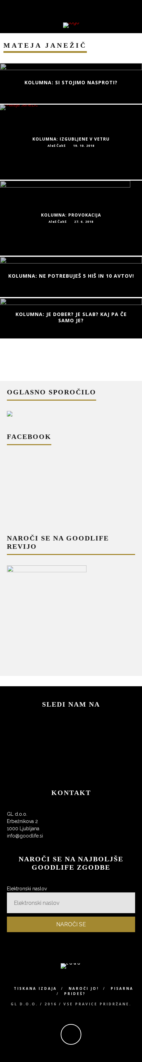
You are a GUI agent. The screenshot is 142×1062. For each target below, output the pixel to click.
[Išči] (137, 7)
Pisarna (122, 988)
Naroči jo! (84, 988)
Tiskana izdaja (35, 988)
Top (136, 1056)
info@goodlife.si (25, 836)
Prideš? (75, 993)
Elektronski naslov (27, 888)
